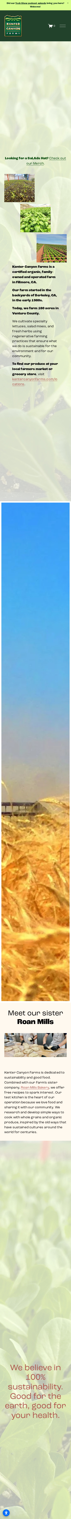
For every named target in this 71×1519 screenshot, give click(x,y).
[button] (68, 3)
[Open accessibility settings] (6, 1512)
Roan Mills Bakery (35, 1087)
